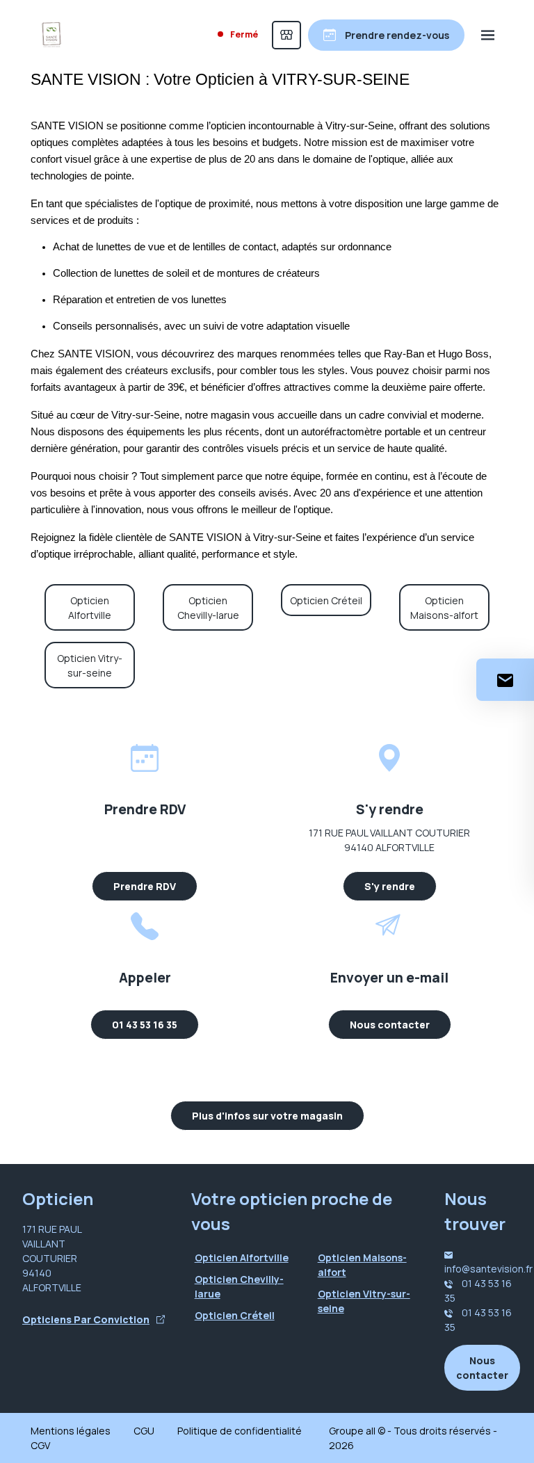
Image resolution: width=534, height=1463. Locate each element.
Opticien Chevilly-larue (208, 608)
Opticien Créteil (326, 600)
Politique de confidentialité (239, 1430)
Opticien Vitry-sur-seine (89, 665)
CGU (144, 1430)
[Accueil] (51, 35)
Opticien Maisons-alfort (444, 608)
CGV (40, 1445)
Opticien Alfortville (89, 608)
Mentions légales (71, 1430)
